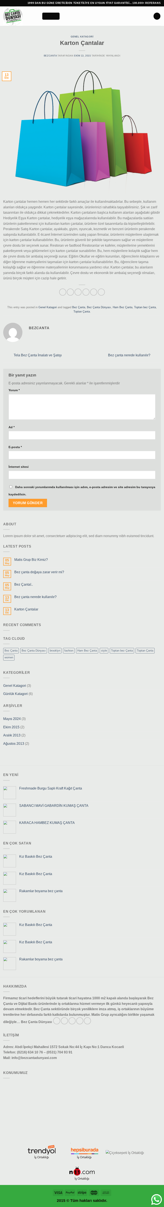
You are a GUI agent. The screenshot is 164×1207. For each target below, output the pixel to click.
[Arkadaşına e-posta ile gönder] (85, 292)
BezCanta (50, 55)
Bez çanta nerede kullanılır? (129, 355)
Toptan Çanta (81, 311)
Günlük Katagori (15, 694)
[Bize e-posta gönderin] (79, 1020)
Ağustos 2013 (13, 743)
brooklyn (55, 650)
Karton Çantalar (26, 609)
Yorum (14, 390)
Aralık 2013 (11, 735)
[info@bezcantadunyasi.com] (10, 3)
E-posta (15, 447)
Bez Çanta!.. (23, 584)
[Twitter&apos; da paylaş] (78, 292)
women (8, 657)
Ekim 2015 (11, 727)
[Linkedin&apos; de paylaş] (101, 292)
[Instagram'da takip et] (64, 1020)
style (104, 650)
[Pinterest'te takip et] (87, 1020)
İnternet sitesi (19, 466)
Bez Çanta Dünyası (99, 307)
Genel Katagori (82, 36)
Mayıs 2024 (12, 719)
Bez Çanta (78, 307)
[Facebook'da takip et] (56, 1020)
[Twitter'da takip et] (72, 1020)
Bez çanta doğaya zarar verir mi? (39, 572)
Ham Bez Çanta (122, 307)
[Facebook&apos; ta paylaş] (70, 292)
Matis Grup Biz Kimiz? (31, 559)
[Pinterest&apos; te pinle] (93, 292)
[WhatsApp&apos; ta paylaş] (62, 292)
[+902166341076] (23, 3)
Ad (12, 427)
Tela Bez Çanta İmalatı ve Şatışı (37, 355)
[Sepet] (157, 16)
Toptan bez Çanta (145, 307)
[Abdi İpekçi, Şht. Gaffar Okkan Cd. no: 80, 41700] (4, 3)
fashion (68, 650)
